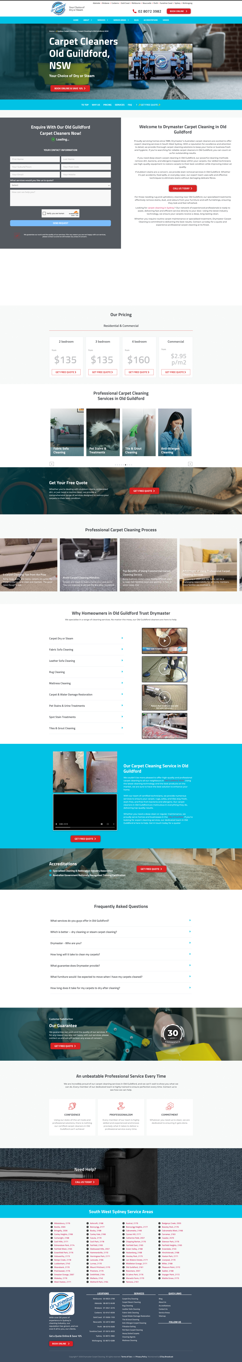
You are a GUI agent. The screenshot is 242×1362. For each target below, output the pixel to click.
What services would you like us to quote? (32, 180)
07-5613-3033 (109, 1331)
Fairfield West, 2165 (63, 1248)
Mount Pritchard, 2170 (100, 1267)
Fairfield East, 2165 (134, 1245)
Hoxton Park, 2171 (170, 1256)
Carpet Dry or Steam (61, 638)
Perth (99, 1326)
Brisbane (98, 1307)
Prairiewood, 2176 (62, 1270)
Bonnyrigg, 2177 (97, 1226)
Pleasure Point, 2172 (171, 1267)
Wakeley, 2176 (60, 1278)
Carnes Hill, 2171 (133, 1234)
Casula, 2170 (95, 1237)
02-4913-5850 (109, 1321)
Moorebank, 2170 (62, 1267)
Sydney (99, 1335)
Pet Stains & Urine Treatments (67, 706)
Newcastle (97, 1321)
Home (75, 20)
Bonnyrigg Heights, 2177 (137, 1226)
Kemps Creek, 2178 (62, 1259)
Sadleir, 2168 (167, 1270)
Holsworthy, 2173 (62, 1256)
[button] (160, 61)
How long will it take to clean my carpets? (75, 954)
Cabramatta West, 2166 (172, 1230)
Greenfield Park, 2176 (63, 1252)
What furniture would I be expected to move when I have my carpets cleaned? (96, 977)
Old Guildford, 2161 (134, 1267)
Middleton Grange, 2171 (136, 1263)
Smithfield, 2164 (97, 1274)
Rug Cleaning (57, 672)
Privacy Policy (141, 1356)
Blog (136, 20)
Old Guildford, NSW (174, 780)
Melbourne (97, 1298)
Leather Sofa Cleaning (62, 661)
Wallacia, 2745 (96, 1278)
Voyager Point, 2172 (171, 1274)
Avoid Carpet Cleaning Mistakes (81, 577)
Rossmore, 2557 (133, 1270)
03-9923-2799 (109, 1298)
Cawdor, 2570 (168, 1237)
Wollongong (97, 1340)
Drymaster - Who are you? (66, 943)
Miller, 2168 (167, 1263)
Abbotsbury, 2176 (62, 1223)
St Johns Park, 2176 (134, 1274)
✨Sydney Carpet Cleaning (66, 31)
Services (101, 20)
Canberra (98, 1312)
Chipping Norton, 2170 (136, 1241)
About (86, 20)
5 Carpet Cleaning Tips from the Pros (24, 574)
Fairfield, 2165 (96, 1245)
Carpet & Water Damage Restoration (70, 694)
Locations (103, 1293)
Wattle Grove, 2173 (170, 1278)
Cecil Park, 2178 (97, 1241)
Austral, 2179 (132, 1223)
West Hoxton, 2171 (62, 1281)
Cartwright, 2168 (61, 1237)
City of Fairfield (175, 817)
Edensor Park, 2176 (170, 1241)
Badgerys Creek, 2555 (171, 1223)
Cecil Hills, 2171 (61, 1241)
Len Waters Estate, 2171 (137, 1259)
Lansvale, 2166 (96, 1259)
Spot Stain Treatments (62, 717)
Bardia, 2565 (59, 1226)
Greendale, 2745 (169, 1248)
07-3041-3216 (109, 1307)
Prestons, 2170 (96, 1270)
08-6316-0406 (109, 1326)
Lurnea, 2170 (96, 1263)
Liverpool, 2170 (168, 1259)
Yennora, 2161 (132, 1281)
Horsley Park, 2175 (134, 1256)
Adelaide (98, 1303)
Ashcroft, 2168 (96, 1223)
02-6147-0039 (109, 1312)
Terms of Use (126, 1356)
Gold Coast (97, 1317)
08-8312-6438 (109, 1303)
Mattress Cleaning (60, 683)
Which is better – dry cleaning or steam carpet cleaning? (83, 932)
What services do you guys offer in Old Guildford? (79, 920)
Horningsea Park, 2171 (100, 1256)
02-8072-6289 (109, 1340)
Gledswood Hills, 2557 (100, 1248)
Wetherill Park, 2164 (99, 1281)
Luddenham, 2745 (62, 1263)
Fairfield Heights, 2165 (172, 1245)
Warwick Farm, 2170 (135, 1278)
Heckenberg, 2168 (134, 1252)
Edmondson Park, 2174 (64, 1245)
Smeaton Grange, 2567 (64, 1274)
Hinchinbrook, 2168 (170, 1252)
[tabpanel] (67, 432)
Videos (166, 20)
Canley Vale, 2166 (98, 1234)
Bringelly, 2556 (60, 1230)
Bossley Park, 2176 (170, 1226)
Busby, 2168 (95, 1230)
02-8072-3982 (109, 1335)
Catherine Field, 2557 (135, 1237)
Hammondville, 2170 (99, 1252)
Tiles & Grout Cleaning (62, 728)
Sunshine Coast (95, 1331)
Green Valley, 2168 (134, 1248)
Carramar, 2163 (168, 1234)
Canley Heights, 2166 (63, 1234)
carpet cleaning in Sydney (161, 208)
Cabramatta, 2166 (134, 1230)
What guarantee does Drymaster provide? (75, 965)
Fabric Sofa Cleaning (61, 649)
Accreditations (151, 20)
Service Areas (119, 20)
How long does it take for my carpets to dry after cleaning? (85, 988)
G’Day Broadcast (166, 1356)
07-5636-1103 (109, 1317)
